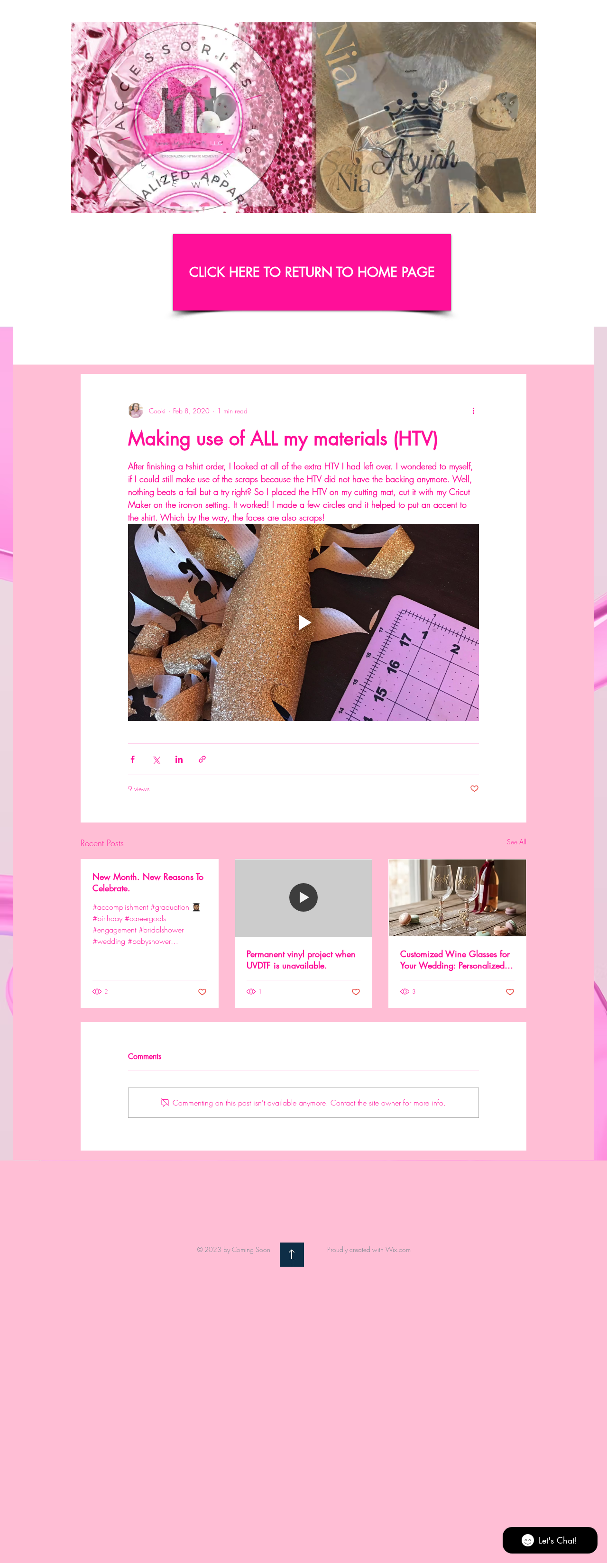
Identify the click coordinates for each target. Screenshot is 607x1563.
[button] (524, 202)
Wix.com (398, 1249)
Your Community (215, 345)
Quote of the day (321, 345)
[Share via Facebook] (132, 759)
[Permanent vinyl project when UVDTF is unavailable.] (303, 897)
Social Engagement (398, 345)
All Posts (93, 345)
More (456, 345)
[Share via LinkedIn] (179, 759)
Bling (268, 345)
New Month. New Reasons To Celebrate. (147, 882)
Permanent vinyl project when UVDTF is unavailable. (301, 959)
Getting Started (147, 345)
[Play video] (303, 622)
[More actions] (473, 410)
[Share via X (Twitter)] (155, 759)
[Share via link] (202, 759)
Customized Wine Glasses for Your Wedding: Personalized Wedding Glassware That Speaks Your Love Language (455, 959)
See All (516, 841)
